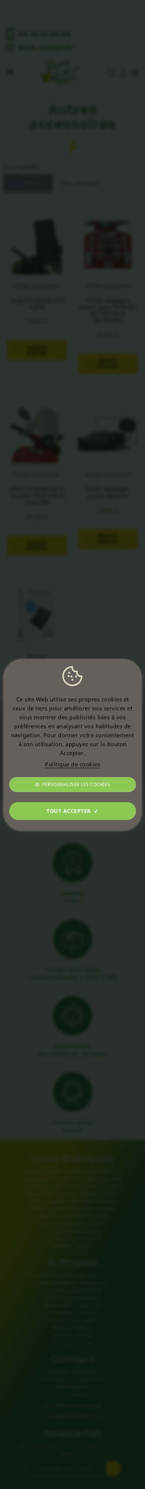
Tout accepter (68, 810)
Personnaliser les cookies (76, 784)
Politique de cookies (72, 764)
